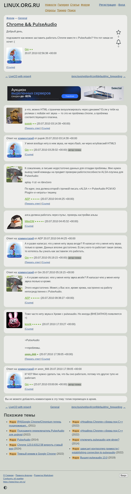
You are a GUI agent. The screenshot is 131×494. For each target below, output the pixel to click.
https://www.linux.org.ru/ (14, 482)
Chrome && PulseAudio (31, 24)
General (22, 18)
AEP (27, 199)
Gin (27, 49)
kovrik (28, 324)
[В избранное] (118, 32)
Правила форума (23, 475)
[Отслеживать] (118, 42)
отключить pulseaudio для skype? (99, 439)
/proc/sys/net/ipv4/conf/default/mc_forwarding (96, 76)
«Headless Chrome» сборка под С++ (101, 421)
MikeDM (29, 221)
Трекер (61, 10)
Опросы (50, 10)
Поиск (72, 10)
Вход (121, 4)
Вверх (124, 475)
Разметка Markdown (43, 475)
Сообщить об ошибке (13, 478)
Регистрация (107, 4)
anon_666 (30, 354)
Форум (85, 4)
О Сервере (8, 475)
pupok (28, 123)
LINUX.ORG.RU (22, 5)
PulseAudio (24, 439)
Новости (50, 4)
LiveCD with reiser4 (20, 76)
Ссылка (10, 67)
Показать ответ (32, 128)
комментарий (26, 138)
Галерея (63, 4)
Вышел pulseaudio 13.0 (94, 457)
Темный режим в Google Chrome (36, 453)
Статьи (74, 4)
